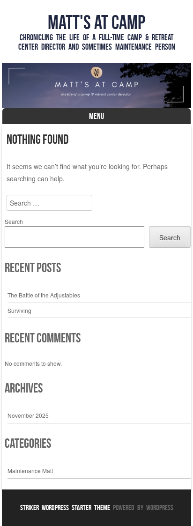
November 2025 (28, 415)
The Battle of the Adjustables (43, 295)
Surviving (19, 310)
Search (14, 221)
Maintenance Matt (30, 470)
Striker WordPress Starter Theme (65, 507)
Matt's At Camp (96, 22)
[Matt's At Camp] (96, 85)
